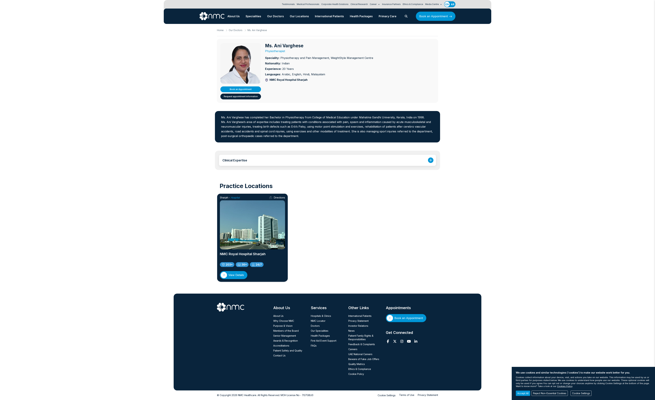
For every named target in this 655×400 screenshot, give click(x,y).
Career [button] (373, 4)
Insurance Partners (391, 4)
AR (452, 4)
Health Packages (361, 16)
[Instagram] (402, 341)
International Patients (329, 16)
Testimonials (288, 4)
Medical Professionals (308, 4)
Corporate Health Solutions (334, 4)
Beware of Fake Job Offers (363, 359)
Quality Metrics (356, 364)
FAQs (314, 345)
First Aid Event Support (323, 340)
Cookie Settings (387, 395)
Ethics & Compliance (413, 4)
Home (220, 30)
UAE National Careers (360, 354)
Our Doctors (275, 16)
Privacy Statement (358, 320)
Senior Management (284, 335)
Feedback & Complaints (361, 344)
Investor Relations (358, 325)
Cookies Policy (564, 386)
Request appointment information (241, 96)
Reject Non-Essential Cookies (549, 393)
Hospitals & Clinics (321, 315)
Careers (352, 349)
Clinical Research (359, 4)
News (351, 330)
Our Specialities (319, 330)
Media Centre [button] (432, 4)
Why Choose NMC (283, 320)
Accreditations (281, 345)
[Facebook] (388, 341)
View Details (236, 275)
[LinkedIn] (416, 341)
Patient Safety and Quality (287, 350)
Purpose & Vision (283, 325)
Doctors (315, 325)
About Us (233, 16)
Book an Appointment (433, 16)
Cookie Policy (356, 374)
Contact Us (279, 355)
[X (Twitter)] (395, 341)
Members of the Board (286, 330)
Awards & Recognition (285, 340)
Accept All (523, 393)
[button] (406, 16)
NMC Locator (318, 320)
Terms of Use (406, 395)
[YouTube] (409, 341)
